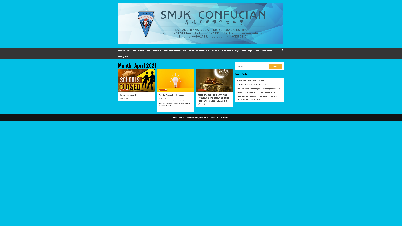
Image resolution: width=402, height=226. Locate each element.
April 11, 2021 (163, 98)
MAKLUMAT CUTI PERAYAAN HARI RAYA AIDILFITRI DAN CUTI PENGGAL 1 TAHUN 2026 (258, 98)
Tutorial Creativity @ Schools (171, 95)
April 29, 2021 (124, 98)
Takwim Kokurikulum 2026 (198, 50)
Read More (162, 109)
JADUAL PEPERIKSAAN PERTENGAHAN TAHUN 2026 (256, 93)
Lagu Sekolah (253, 50)
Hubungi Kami (123, 56)
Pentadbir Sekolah (154, 50)
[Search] (282, 50)
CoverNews (214, 118)
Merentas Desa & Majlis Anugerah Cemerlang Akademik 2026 (259, 89)
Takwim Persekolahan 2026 (175, 50)
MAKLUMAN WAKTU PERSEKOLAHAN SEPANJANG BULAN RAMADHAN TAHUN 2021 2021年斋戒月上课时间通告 (213, 98)
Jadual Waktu (266, 50)
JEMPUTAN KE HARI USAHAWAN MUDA (251, 80)
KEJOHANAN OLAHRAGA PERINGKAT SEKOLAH (254, 84)
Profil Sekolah (138, 50)
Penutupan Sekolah (128, 95)
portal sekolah (124, 90)
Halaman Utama (124, 50)
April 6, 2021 (202, 104)
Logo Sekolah (240, 50)
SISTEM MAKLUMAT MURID (222, 50)
